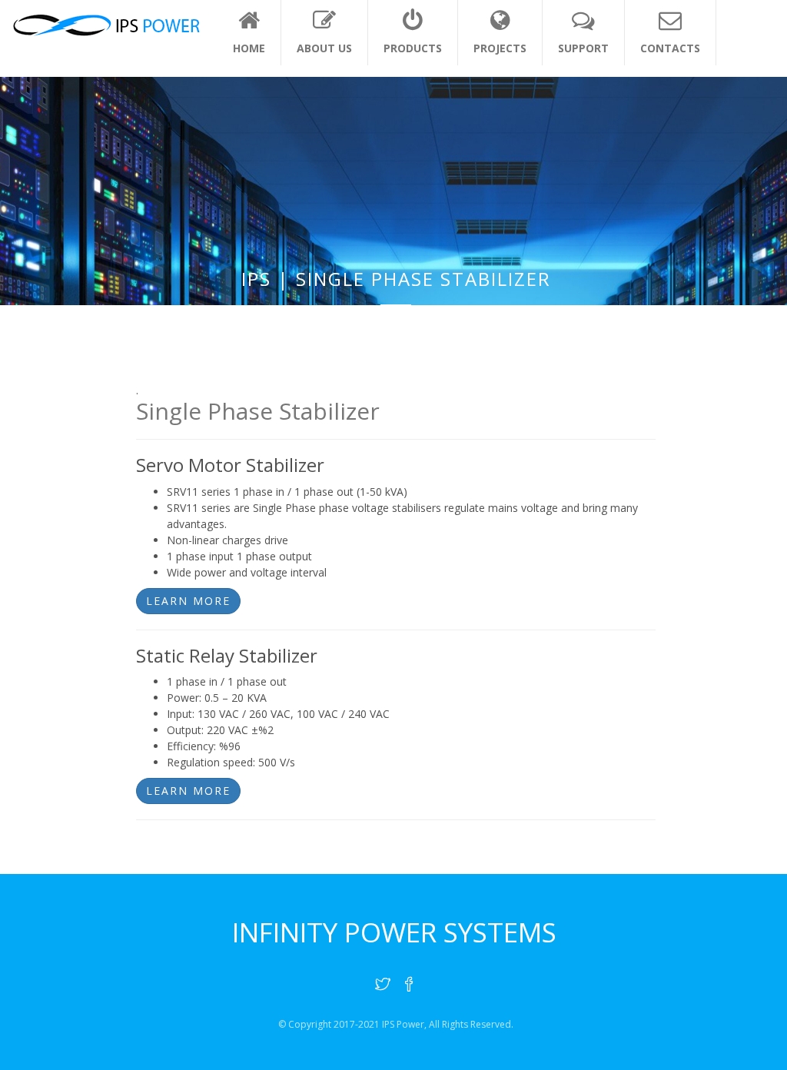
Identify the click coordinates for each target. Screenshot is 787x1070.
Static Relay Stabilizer (226, 655)
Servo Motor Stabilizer (230, 464)
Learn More (188, 600)
